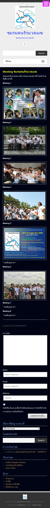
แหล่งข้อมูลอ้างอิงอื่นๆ (14, 465)
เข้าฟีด (8, 481)
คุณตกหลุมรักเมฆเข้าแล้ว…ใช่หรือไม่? (31, 452)
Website (6, 393)
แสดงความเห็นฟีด (13, 484)
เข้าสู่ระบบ (10, 479)
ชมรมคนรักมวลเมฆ (25, 32)
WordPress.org (12, 487)
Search (41, 53)
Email (5, 382)
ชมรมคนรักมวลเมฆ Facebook (25, 44)
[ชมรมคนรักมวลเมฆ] (25, 496)
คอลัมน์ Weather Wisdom (16, 462)
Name (5, 370)
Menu (8, 61)
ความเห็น (6, 333)
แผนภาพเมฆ (11, 468)
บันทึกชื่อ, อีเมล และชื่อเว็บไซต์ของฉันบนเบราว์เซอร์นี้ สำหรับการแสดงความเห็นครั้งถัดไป (25, 410)
